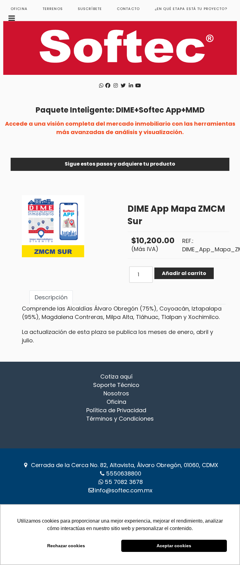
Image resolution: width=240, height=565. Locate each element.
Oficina (116, 402)
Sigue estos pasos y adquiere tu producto (120, 163)
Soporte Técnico (116, 385)
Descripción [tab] (51, 297)
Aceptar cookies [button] (174, 545)
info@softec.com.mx (123, 490)
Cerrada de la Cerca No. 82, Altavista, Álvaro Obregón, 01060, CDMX (124, 465)
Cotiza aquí (116, 376)
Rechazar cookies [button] (66, 545)
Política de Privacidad (116, 410)
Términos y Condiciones (120, 419)
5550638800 (123, 473)
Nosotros (116, 393)
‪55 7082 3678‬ (124, 482)
